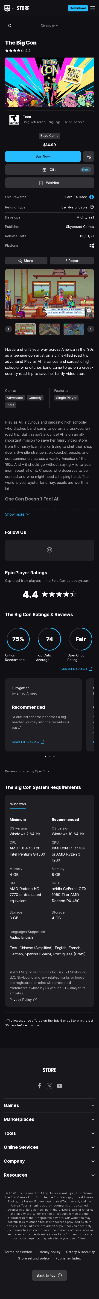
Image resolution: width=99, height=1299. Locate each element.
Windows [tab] (18, 804)
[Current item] (25, 329)
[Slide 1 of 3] (45, 756)
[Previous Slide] (8, 329)
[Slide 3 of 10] (73, 329)
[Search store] (10, 25)
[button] (49, 514)
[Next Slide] (90, 329)
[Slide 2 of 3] (49, 756)
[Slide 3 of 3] (54, 756)
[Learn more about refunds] (92, 207)
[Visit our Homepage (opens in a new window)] (49, 550)
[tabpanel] (50, 865)
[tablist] (50, 804)
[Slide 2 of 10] (49, 329)
